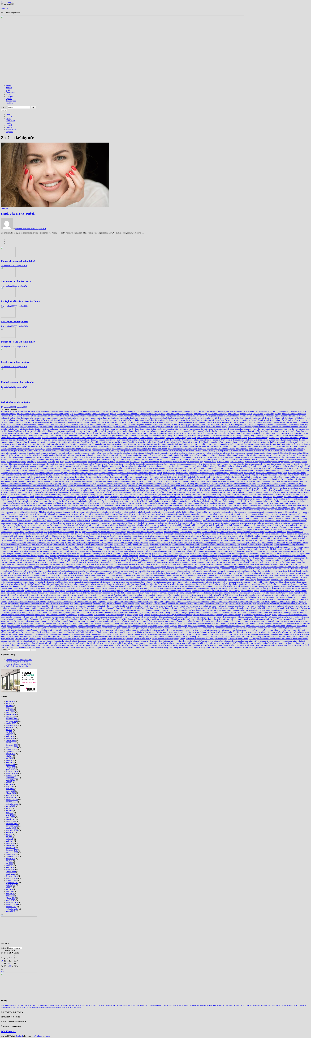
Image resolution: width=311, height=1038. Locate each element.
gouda (182, 464)
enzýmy (281, 455)
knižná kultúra (43, 484)
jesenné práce (43, 479)
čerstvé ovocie (99, 429)
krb (250, 488)
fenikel (57, 459)
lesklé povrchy (187, 497)
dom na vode (135, 444)
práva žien (250, 551)
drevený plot (12, 451)
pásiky (237, 538)
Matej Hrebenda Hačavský (72, 508)
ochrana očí (126, 527)
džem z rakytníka (47, 453)
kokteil (202, 484)
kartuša (107, 481)
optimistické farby (270, 532)
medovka (155, 508)
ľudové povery (268, 501)
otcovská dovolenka (241, 534)
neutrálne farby (139, 523)
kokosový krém (169, 484)
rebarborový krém (273, 562)
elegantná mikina (264, 453)
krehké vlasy (278, 488)
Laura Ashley (82, 497)
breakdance (78, 425)
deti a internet (47, 442)
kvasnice (38, 494)
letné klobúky (278, 497)
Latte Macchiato (70, 497)
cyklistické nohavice (86, 438)
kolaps (207, 484)
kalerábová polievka (232, 479)
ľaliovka (271, 494)
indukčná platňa (303, 470)
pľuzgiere (79, 545)
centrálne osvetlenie (15, 429)
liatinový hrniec (262, 499)
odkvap (257, 527)
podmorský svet (247, 545)
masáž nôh (253, 505)
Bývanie (9, 99)
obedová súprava (146, 525)
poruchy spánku (147, 549)
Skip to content (7, 2)
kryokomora (119, 490)
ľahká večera (197, 494)
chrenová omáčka (189, 431)
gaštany (28, 464)
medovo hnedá (174, 508)
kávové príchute (145, 481)
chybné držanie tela (266, 431)
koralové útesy (239, 486)
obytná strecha (278, 525)
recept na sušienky (128, 564)
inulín (285, 473)
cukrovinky (270, 435)
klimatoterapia (21, 484)
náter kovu (182, 518)
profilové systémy (37, 558)
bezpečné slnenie (184, 420)
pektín (49, 540)
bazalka (160, 418)
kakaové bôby (187, 479)
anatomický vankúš (50, 414)
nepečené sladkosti (244, 521)
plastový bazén (83, 543)
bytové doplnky (85, 427)
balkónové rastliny (8, 418)
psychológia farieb (124, 560)
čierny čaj (20, 433)
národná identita (67, 518)
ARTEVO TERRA (14, 416)
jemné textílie (290, 477)
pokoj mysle (54, 547)
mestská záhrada (111, 510)
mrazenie (237, 514)
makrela (273, 503)
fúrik (156, 462)
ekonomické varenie (218, 453)
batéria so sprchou (140, 418)
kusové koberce (224, 492)
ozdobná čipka (259, 536)
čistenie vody (212, 433)
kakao (179, 479)
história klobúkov (215, 466)
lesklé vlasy (198, 497)
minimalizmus (105, 512)
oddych (236, 527)
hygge (209, 470)
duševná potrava (222, 451)
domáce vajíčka (247, 446)
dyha (301, 451)
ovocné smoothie (124, 536)
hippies (192, 466)
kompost (273, 484)
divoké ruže (20, 444)
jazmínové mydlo (70, 477)
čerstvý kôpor (145, 429)
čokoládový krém (185, 435)
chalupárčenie (304, 429)
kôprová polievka (213, 486)
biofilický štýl (147, 422)
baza (155, 418)
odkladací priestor (246, 527)
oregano (40, 534)
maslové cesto (304, 505)
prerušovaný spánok (149, 553)
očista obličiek (178, 527)
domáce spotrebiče (209, 446)
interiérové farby (208, 473)
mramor (203, 514)
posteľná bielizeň (230, 549)
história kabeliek (201, 466)
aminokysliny (267, 411)
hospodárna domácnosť (187, 468)
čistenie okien (155, 433)
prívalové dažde (299, 556)
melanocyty (301, 508)
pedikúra (42, 540)
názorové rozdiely (24, 521)
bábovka (215, 416)
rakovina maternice (16, 562)
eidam (104, 453)
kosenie (26, 488)
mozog (187, 514)
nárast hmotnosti (54, 518)
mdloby (129, 508)
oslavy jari (202, 534)
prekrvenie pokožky (106, 553)
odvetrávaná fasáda (128, 529)
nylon (119, 525)
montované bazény (117, 514)
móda (228, 512)
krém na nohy (288, 488)
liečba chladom (279, 499)
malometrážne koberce (28, 505)
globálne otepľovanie (164, 464)
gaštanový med (19, 464)
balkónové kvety (299, 416)
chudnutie (243, 431)
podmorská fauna (207, 545)
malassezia (280, 503)
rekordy (55, 567)
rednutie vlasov (205, 564)
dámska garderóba (109, 438)
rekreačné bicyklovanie (67, 567)
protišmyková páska (184, 558)
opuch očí (299, 532)
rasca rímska (148, 562)
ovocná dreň (65, 536)
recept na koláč (47, 564)
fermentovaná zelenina (139, 459)
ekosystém (230, 453)
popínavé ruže (25, 549)
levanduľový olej (204, 499)
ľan (8, 497)
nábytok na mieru (123, 516)
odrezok (43, 529)
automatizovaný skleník (157, 416)
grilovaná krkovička (236, 464)
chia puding (52, 431)
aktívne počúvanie (141, 411)
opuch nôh (291, 532)
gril (211, 464)
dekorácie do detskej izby (18, 440)
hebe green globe (127, 466)
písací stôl (5, 543)
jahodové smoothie (119, 475)
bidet (25, 422)
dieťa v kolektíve (245, 442)
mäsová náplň (6, 508)
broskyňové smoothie (143, 425)
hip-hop (177, 466)
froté (57, 462)
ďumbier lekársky (208, 451)
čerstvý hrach (134, 429)
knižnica (65, 484)
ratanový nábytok (211, 562)
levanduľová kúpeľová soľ (97, 499)
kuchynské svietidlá (274, 490)
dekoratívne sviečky (145, 440)
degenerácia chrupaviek (289, 438)
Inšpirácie (9, 103)
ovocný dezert (157, 536)
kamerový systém (265, 479)
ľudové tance (294, 501)
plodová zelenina (58, 545)
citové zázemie (290, 433)
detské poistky (145, 442)
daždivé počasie (241, 438)
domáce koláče (52, 446)
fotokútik (40, 462)
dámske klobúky (146, 438)
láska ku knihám (45, 497)
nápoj (45, 518)
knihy (36, 484)
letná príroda (257, 497)
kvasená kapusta (7, 494)
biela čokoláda (33, 422)
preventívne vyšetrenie (249, 553)
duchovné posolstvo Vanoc (183, 451)
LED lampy (114, 497)
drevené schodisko (278, 449)
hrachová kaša (211, 468)
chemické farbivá (14, 431)
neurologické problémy (124, 523)
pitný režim (21, 543)
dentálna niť (12, 442)
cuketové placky (248, 435)
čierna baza (11, 433)
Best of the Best (237, 418)
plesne (195, 543)
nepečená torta (208, 521)
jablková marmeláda (30, 475)
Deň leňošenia (259, 440)
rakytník (65, 562)
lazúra (102, 497)
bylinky (35, 427)
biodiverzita (130, 422)
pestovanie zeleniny (227, 540)
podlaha (168, 545)
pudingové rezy (151, 560)
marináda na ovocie (206, 505)
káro (81, 481)
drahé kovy (202, 449)
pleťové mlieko (279, 543)
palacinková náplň (286, 536)
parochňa (223, 538)
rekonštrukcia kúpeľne (42, 567)
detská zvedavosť (122, 442)
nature (286, 518)
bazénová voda (174, 418)
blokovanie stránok (233, 422)
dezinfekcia (180, 442)
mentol (73, 510)
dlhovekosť (86, 444)
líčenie (270, 499)
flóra (299, 459)
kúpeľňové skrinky (149, 492)
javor (307, 475)
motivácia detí (161, 514)
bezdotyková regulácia (93, 420)
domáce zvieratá (260, 446)
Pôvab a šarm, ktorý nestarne (15, 362)
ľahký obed (226, 494)
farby (232, 457)
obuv (259, 525)
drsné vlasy (114, 451)
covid (205, 435)
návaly (299, 518)
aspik (39, 416)
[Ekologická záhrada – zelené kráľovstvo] (8, 297)
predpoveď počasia (35, 553)
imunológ (293, 470)
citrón (298, 433)
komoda (266, 484)
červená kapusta (207, 429)
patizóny (288, 538)
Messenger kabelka (97, 510)
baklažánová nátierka (248, 416)
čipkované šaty (79, 433)
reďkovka (195, 564)
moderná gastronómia (256, 512)
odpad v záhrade (302, 527)
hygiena (215, 470)
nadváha (203, 516)
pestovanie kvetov (182, 540)
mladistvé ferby (117, 512)
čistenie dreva (131, 433)
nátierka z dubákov (245, 518)
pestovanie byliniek (167, 540)
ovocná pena (89, 536)
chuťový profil (253, 431)
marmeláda (219, 505)
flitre (295, 459)
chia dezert (25, 431)
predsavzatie (47, 553)
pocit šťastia (137, 545)
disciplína (304, 442)
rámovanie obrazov (120, 562)
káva (125, 481)
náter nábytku (191, 518)
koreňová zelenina (278, 486)
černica (26, 429)
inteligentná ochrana (125, 473)
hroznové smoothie (302, 468)
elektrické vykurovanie (18, 455)
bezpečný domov (270, 420)
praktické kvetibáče (189, 551)
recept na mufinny (72, 564)
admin (17, 229)
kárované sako (98, 481)
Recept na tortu (170, 564)
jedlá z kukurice (200, 477)
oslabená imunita (181, 534)
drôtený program (103, 451)
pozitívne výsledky (57, 551)
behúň (222, 418)
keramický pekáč (238, 481)
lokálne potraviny (181, 501)
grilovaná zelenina (252, 464)
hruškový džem (26, 470)
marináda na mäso (192, 505)
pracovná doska (92, 551)
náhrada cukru (255, 516)
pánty (124, 538)
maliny (17, 505)
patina (282, 538)
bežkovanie (139, 420)
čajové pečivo (181, 427)
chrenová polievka (204, 431)
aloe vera (249, 411)
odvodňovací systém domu (146, 529)
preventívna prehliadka (213, 553)
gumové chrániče (37, 466)
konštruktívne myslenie (137, 486)
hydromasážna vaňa (198, 470)
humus (110, 470)
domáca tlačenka (259, 444)
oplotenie (196, 532)
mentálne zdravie (63, 510)
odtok (112, 529)
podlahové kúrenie (193, 545)
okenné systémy (206, 529)
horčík (128, 468)
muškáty (26, 516)
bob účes (252, 422)
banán (49, 418)
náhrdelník (265, 516)
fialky (189, 459)
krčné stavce (256, 488)
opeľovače (168, 532)
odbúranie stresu (227, 527)
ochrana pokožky (137, 527)
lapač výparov (28, 497)
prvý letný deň (302, 558)
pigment (270, 540)
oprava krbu (231, 532)
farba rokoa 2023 (213, 457)
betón (272, 418)
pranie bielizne (216, 551)
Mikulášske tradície (46, 512)
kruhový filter (88, 490)
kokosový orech (193, 484)
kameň (255, 479)
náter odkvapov (203, 518)
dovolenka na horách (128, 449)
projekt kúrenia (74, 558)
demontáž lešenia (246, 440)
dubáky (159, 451)
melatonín (12, 510)
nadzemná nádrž (230, 516)
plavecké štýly (142, 543)
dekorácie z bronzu (36, 440)
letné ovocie (20, 499)
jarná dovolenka (227, 475)
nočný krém (17, 525)
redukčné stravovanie (246, 564)
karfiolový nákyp (62, 481)
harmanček (60, 466)
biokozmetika (158, 422)
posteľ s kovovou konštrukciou (198, 549)
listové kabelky (142, 501)
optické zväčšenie (256, 532)
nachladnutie (160, 516)
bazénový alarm (186, 418)
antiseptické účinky (158, 414)
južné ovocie (158, 479)
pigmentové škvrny (281, 540)
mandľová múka (84, 505)
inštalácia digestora (91, 473)
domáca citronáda (161, 444)
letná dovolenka (237, 497)
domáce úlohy (235, 446)
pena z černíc (85, 540)
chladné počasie (100, 431)
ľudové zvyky (12, 503)
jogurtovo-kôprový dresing (128, 479)
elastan (242, 453)
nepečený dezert (258, 521)
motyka (170, 514)
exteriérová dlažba (60, 457)
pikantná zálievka (295, 540)
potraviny (17, 551)
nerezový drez (88, 523)
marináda (180, 505)
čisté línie (110, 433)
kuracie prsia (190, 492)
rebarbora (231, 562)
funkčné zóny (135, 462)
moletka (59, 514)
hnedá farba (38, 468)
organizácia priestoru (92, 534)
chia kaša (33, 431)
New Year (199, 523)
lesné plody (207, 497)
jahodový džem (158, 475)
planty (62, 543)
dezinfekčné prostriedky (208, 442)
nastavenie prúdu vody (110, 518)
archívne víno (258, 414)
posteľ (183, 549)
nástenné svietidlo (157, 518)
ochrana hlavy (104, 527)
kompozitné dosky (296, 484)
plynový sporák (97, 545)
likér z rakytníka (55, 501)
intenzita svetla (150, 473)
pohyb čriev (18, 547)
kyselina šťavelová (150, 494)
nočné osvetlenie (289, 523)
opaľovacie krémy (134, 532)
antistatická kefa (172, 414)
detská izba (66, 442)
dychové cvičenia (292, 451)
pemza (77, 540)
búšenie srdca (252, 425)
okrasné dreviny (276, 529)
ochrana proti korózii (153, 527)
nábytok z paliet (149, 516)
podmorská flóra (220, 545)
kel (176, 481)
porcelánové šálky (72, 549)
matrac (113, 508)
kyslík (171, 494)
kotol (42, 488)
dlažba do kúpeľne (54, 444)
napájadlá (39, 518)
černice (32, 429)
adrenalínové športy (48, 411)
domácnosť (71, 449)
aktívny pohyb (153, 411)
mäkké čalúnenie (242, 503)
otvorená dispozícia (287, 534)
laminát (302, 494)
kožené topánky (120, 488)
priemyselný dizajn (11, 556)
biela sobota (54, 422)
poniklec (4, 549)
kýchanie (83, 494)
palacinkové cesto (300, 536)
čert (152, 429)
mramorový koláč (226, 514)
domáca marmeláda (213, 444)
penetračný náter (115, 540)
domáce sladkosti (194, 446)
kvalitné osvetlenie (286, 492)
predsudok (72, 553)
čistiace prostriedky (248, 433)
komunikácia (6, 486)
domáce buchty (14, 446)
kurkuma (214, 492)
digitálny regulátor (293, 442)
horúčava (169, 468)
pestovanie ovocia (196, 540)
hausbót (94, 466)
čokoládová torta (95, 435)
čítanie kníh (270, 433)
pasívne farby (245, 538)
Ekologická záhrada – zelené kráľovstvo (21, 301)
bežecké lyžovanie (128, 420)
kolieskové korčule (226, 484)
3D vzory (13, 411)
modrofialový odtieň (47, 514)
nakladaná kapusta (277, 516)
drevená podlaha (242, 449)
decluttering (263, 438)
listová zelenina (130, 501)
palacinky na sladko (16, 538)
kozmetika (145, 488)
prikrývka (40, 556)
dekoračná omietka (65, 440)
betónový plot (304, 418)
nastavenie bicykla (94, 518)
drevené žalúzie (292, 449)
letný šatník (73, 499)
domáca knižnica (185, 444)
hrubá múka (5, 470)
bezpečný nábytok (284, 420)
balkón (290, 416)
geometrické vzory (73, 464)
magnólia (173, 503)
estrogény (4, 457)
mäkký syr (265, 503)
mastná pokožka (41, 508)
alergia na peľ (204, 411)
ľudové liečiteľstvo (242, 501)
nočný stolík (27, 525)
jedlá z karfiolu (188, 477)
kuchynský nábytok (302, 490)
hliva (297, 466)
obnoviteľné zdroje (232, 525)
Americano (257, 411)
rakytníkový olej (92, 562)
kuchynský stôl (56, 492)
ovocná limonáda (77, 536)
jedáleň (156, 477)
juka (151, 479)
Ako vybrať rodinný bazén (14, 321)
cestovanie (279, 429)
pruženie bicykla (261, 558)
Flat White (280, 459)
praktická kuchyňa (131, 551)
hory (175, 468)
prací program (80, 551)
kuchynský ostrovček (42, 492)
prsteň (240, 558)
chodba (118, 431)
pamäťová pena (71, 538)
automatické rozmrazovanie (87, 416)
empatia (211, 455)
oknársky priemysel (244, 529)
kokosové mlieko (128, 484)
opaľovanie (159, 532)
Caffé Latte (168, 427)
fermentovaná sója (123, 459)
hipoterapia (185, 466)
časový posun (253, 427)
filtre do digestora (220, 459)
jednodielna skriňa (242, 477)
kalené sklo (198, 479)
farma (10, 459)
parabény (142, 538)
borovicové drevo (51, 425)
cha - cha (294, 429)
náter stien (233, 518)
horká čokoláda (137, 468)
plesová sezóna (230, 543)
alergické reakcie (228, 411)
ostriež (215, 534)
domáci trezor (61, 449)
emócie (150, 455)
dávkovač (231, 438)
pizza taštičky (32, 543)
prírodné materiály (171, 556)
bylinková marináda (265, 425)
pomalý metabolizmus (243, 547)
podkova (146, 545)
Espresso (300, 455)
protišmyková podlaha (200, 558)
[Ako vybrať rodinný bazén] (8, 317)
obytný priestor (304, 525)
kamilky (287, 479)
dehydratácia (303, 438)
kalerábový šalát (246, 479)
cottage (200, 435)
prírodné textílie (196, 556)
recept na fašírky (34, 564)
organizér (104, 534)
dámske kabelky (134, 438)
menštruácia (36, 510)
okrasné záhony (19, 532)
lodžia (151, 501)
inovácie (80, 473)
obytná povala (266, 525)
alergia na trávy (216, 411)
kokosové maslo (115, 484)
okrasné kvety (299, 529)
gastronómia (36, 464)
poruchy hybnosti (133, 549)
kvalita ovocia (250, 492)
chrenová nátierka (152, 431)
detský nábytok (157, 442)
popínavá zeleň (14, 549)
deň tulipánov (270, 440)
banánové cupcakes (59, 418)
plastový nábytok (106, 543)
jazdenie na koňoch (19, 477)
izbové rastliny (11, 475)
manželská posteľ (133, 505)
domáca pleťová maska (244, 444)
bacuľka (222, 416)
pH (265, 540)
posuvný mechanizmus (254, 549)
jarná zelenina (248, 475)
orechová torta (25, 534)
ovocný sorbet (221, 536)
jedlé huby (220, 477)
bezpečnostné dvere (223, 420)
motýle (175, 514)
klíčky (273, 481)
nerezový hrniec (100, 523)
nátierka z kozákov (260, 518)
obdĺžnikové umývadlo (131, 525)
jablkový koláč (92, 475)
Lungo (46, 503)
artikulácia (26, 416)
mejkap (293, 508)
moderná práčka (271, 512)
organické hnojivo (76, 534)
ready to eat (222, 562)
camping (225, 427)
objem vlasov (172, 525)
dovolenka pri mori (144, 449)
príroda (64, 556)
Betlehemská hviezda (261, 418)
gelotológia (54, 464)
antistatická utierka (186, 414)
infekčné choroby (48, 473)
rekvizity (121, 567)
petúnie (258, 540)
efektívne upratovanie (75, 453)
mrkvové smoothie (289, 514)
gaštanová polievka (237, 462)
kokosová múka (103, 484)
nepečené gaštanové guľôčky (225, 521)
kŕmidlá (70, 490)
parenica (184, 538)
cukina (262, 435)
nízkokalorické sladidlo (252, 523)
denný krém (293, 440)
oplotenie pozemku (207, 532)
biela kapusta (44, 422)
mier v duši (151, 510)
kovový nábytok (57, 488)
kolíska (237, 484)
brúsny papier (186, 425)
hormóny (162, 468)
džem (29, 453)
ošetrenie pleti (169, 534)
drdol (209, 449)
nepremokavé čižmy (16, 523)
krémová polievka (21, 490)
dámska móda (122, 438)
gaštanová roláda (251, 462)
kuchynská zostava (219, 490)
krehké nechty (267, 488)
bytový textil (107, 427)
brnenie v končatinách (98, 425)
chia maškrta (42, 431)
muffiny (299, 514)
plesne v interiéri (204, 543)
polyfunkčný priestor (220, 547)
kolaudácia (215, 484)
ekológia (110, 453)
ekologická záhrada (121, 453)
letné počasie (30, 499)
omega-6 (85, 532)
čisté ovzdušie (119, 433)
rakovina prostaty (41, 562)
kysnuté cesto (179, 494)
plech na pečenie (177, 543)
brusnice (177, 425)
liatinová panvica (248, 499)
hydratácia (145, 470)
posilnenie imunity (160, 549)
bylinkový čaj (294, 425)
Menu (4, 110)
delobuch (236, 440)
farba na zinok (192, 457)
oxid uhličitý (248, 536)
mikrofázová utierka (268, 510)
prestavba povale (173, 553)
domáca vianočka (283, 444)
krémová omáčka (7, 490)
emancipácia (136, 455)
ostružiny (229, 534)
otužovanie (275, 534)
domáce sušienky (223, 446)
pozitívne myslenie (42, 551)
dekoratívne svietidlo (161, 440)
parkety (199, 538)
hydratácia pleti (156, 470)
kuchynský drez (288, 490)
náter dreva (173, 518)
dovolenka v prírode (159, 449)
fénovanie (64, 459)
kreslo (52, 490)
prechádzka (5, 553)
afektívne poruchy (82, 411)
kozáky (87, 488)
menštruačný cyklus (49, 510)
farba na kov (159, 457)
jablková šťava (44, 475)
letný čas (55, 499)
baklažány (260, 416)
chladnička (111, 431)
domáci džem (291, 446)
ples (185, 543)
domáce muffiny (105, 446)
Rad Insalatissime (207, 560)
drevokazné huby (53, 451)
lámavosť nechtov (292, 494)
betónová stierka (280, 418)
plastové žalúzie (71, 543)
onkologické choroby (118, 532)
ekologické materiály (152, 453)
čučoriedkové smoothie (217, 435)
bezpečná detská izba (153, 420)
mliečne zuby (170, 512)
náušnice (292, 518)
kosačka (19, 488)
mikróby (257, 510)
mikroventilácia (20, 512)
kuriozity (206, 492)
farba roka (202, 457)
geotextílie (84, 464)
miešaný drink (173, 510)
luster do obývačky (75, 503)
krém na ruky (299, 488)
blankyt (209, 422)
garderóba (190, 462)
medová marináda (144, 508)
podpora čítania (267, 545)
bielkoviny (81, 422)
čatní (261, 427)
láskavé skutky (57, 497)
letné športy (40, 499)
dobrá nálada (101, 444)
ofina (159, 529)
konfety (99, 486)
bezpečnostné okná (238, 420)
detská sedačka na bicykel (92, 442)
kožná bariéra (155, 488)
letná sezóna (267, 497)
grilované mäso (276, 464)
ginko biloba (130, 464)
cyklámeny (60, 438)
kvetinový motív (68, 494)
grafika (188, 464)
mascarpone (271, 505)
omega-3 (78, 532)
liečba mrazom (301, 499)
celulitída (294, 427)
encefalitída (227, 455)
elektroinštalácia (60, 455)
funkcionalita (82, 462)
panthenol (117, 538)
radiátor (217, 560)
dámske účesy (180, 438)
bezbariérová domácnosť (10, 420)
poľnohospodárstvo (150, 547)
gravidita (206, 464)
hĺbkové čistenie (250, 466)
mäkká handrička (228, 503)
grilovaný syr (26, 466)
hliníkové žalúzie (288, 466)
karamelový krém (43, 481)
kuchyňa (136, 490)
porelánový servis (101, 549)
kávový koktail (157, 481)
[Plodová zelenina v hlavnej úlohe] (8, 377)
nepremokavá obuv (288, 521)
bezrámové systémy (299, 420)
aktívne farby (128, 411)
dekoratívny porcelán (224, 440)
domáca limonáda (199, 444)
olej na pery (30, 532)
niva (241, 523)
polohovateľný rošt (183, 547)
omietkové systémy (96, 532)
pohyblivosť (27, 547)
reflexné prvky (260, 564)
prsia (228, 558)
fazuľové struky (48, 459)
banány (99, 418)
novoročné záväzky (79, 525)
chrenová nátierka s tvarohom (171, 431)
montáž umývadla (103, 514)
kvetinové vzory (55, 494)
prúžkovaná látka (274, 558)
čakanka (190, 427)
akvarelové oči (174, 411)
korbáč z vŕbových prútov (261, 486)
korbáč (247, 486)
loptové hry (192, 501)
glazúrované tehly (149, 464)
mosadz (152, 514)
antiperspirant (145, 414)
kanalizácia (294, 479)
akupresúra (164, 411)
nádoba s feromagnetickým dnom (178, 516)
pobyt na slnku (119, 545)
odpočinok (20, 529)
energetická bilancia (248, 455)
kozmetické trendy (134, 488)
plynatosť (87, 545)
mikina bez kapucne (193, 510)
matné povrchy (104, 508)
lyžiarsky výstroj (146, 503)
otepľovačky (254, 534)
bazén (165, 418)
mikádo (182, 510)
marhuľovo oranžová (155, 505)
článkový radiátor (60, 435)
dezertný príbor (169, 442)
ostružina (222, 534)
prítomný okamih (286, 556)
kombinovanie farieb (248, 484)
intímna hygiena (276, 473)
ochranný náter (167, 527)
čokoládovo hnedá (156, 435)
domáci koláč (302, 446)
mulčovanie (5, 516)
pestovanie (155, 540)
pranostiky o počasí (230, 551)
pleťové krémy (267, 543)
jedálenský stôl (165, 477)
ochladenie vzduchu (67, 527)
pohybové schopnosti (41, 547)
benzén (227, 418)
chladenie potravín (75, 431)
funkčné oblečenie (123, 462)
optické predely (243, 532)
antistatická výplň (200, 414)
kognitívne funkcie (89, 484)
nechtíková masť (83, 521)
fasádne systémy (30, 459)
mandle (75, 505)
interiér (159, 473)
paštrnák (276, 538)
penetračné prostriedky (99, 540)
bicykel (20, 422)
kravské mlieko (242, 488)
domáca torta (271, 444)
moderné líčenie (284, 512)
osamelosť (147, 534)
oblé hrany (196, 525)
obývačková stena (27, 527)
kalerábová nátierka (216, 479)
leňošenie (177, 497)
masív (279, 505)
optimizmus (281, 532)
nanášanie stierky (28, 518)
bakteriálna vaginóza (272, 416)
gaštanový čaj (288, 462)
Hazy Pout (102, 466)
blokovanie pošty (219, 422)
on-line (107, 532)
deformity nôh (274, 438)
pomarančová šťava (287, 547)
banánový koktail (89, 418)
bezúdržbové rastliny (9, 422)
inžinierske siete (294, 473)
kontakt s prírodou (153, 486)
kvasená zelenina (20, 494)
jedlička (227, 477)
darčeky (224, 438)
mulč (305, 514)
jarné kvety (258, 475)
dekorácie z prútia (50, 440)
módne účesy (34, 514)
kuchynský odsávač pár (24, 492)
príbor (292, 553)
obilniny (163, 525)
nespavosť (111, 523)
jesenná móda (301, 477)
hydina (138, 470)
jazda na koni (6, 477)
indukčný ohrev (7, 473)
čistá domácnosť (92, 433)
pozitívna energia (28, 551)
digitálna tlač (264, 442)
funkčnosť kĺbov (147, 462)
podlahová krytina (179, 545)
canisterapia (233, 427)
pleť (248, 543)
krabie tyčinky (165, 488)
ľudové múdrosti (256, 501)
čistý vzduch (261, 433)
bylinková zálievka (281, 425)
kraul (234, 488)
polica (110, 547)
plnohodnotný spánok (9, 545)
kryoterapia (128, 490)
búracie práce (230, 425)
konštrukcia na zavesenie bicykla (114, 486)
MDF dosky (121, 508)
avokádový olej (206, 416)
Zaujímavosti (11, 101)
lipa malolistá (80, 501)
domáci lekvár (6, 449)
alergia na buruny (191, 411)
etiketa (21, 457)
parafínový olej (168, 538)
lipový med (109, 501)
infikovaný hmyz (61, 473)
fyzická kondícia (164, 462)
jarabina (218, 475)
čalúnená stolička (214, 427)
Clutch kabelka (83, 435)
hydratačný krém (184, 470)
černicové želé (40, 429)
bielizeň (73, 422)
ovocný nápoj (190, 536)
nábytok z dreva (136, 516)
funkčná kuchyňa (94, 462)
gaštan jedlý (198, 462)
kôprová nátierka (186, 486)
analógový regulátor (280, 411)
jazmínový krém (95, 477)
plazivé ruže (165, 543)
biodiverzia (121, 422)
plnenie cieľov (302, 543)
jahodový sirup (183, 475)
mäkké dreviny (255, 503)
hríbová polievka (277, 468)
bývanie (115, 427)
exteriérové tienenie (102, 457)
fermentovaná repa (109, 459)
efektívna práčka (60, 453)
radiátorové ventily (227, 560)
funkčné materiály (108, 462)
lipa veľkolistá (90, 501)
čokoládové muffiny (123, 435)
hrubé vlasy (15, 470)
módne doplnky (11, 514)
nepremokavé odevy (32, 523)
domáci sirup (51, 449)
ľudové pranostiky (282, 501)
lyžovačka (157, 503)
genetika (62, 464)
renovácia (170, 567)
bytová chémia (59, 427)
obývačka (15, 527)
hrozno (291, 468)
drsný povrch (125, 451)
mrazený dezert (247, 514)
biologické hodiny (170, 422)
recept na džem (22, 564)
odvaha (117, 529)
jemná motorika (269, 477)
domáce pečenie (159, 446)
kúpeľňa (106, 492)
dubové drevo (167, 451)
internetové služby (263, 473)
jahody (192, 475)
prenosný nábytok (122, 553)
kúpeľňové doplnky (134, 492)
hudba (78, 470)
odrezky (36, 529)
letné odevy (11, 499)
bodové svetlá (275, 422)
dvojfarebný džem (265, 451)
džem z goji (35, 453)
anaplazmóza (37, 414)
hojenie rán (88, 468)
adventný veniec (68, 411)
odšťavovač (71, 529)
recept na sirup (100, 564)
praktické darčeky (174, 551)
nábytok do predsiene (107, 516)
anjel (71, 414)
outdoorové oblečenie (9, 536)
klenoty (267, 481)
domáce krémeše (64, 446)
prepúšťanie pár (135, 553)
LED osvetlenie (126, 497)
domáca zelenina (297, 444)
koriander (302, 486)
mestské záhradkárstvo (126, 510)
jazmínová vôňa (57, 477)
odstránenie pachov (84, 529)
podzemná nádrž (287, 545)
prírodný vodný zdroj (251, 556)
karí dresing (74, 481)
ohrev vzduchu (175, 529)
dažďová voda (253, 438)
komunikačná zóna (18, 486)
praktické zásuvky (204, 551)
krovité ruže (77, 490)
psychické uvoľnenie (73, 560)
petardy (238, 540)
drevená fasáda (217, 449)
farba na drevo (136, 457)
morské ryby (130, 514)
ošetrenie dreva (157, 534)
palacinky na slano (32, 538)
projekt (47, 558)
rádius (237, 560)
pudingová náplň (138, 560)
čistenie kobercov (143, 433)
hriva (286, 468)
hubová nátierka (56, 470)
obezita (156, 525)
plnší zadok (36, 545)
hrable (198, 468)
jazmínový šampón (133, 477)
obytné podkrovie (291, 525)
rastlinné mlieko (188, 562)
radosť (242, 560)
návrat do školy (11, 521)
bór (28, 425)
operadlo (175, 532)
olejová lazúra (50, 532)
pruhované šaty (249, 558)
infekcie (38, 473)
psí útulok (5, 560)
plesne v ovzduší (217, 543)
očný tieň (216, 527)
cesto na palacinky (268, 429)
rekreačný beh (112, 567)
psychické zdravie (88, 560)
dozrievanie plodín (190, 449)
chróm (220, 431)
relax (127, 567)
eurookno (36, 457)
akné (95, 411)
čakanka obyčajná (201, 427)
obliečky (212, 525)
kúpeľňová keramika (118, 492)
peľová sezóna (68, 540)
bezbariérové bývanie (45, 420)
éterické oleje (14, 457)
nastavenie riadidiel (126, 518)
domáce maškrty (92, 446)
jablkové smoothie (57, 475)
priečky (298, 553)
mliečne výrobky (158, 512)
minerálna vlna (60, 512)
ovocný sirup (211, 536)
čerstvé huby (88, 429)
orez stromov (49, 534)
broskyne (131, 425)
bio (103, 422)
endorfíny (236, 455)
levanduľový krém (176, 499)
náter (166, 518)
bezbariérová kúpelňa (28, 420)
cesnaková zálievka (252, 429)
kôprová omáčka (199, 486)
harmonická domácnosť (82, 466)
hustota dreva (118, 470)
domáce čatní (25, 446)
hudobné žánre (87, 470)
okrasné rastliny (7, 532)
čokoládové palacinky (139, 435)
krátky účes (227, 488)
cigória (26, 433)
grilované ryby (6, 466)
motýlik (182, 514)
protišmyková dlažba (168, 558)
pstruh (29, 560)
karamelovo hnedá (29, 481)
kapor (301, 479)
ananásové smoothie (8, 414)
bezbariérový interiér (76, 420)
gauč (43, 464)
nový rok (90, 525)
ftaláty (62, 462)
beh (206, 418)
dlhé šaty (65, 444)
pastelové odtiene (265, 538)
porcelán (61, 549)
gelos (47, 464)
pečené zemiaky (19, 540)
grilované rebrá (302, 464)
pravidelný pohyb (261, 551)
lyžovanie (165, 503)
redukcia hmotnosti (218, 564)
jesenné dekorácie (30, 479)
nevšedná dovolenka (187, 523)
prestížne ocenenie (197, 553)
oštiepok (209, 534)
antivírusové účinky (215, 414)
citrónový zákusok (20, 435)
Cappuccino (243, 427)
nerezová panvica (75, 523)
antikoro (113, 414)
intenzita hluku (139, 473)
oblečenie (204, 525)
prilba (47, 556)
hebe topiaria (152, 466)
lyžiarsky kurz (121, 503)
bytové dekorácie (71, 427)
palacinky (4, 538)
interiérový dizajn (236, 473)
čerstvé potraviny (111, 429)
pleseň (189, 543)
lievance (45, 501)
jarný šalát (291, 475)
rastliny (197, 562)
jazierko (30, 477)
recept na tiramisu (157, 564)
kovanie (47, 488)
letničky (48, 499)
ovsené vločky (237, 536)
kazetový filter (169, 481)
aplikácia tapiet (233, 414)
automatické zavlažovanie (108, 416)
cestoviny (287, 429)
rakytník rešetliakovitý (77, 562)
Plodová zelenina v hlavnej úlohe (17, 382)
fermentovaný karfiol (175, 459)
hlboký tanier (262, 466)
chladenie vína (88, 431)
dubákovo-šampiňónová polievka (143, 451)
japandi (198, 475)
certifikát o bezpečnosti (163, 429)
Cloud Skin (72, 435)
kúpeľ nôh (99, 492)
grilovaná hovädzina (220, 464)
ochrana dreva (93, 527)
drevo (31, 451)
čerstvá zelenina (65, 429)
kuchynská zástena (205, 490)
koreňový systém (292, 486)
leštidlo (228, 497)
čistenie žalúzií (223, 433)
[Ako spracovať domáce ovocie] (8, 276)
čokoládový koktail (170, 435)
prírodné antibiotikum (130, 556)
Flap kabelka (271, 459)
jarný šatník (299, 475)
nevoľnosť (175, 523)
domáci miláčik (18, 449)
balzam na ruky (27, 418)
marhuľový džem (170, 505)
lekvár (171, 497)
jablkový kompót (105, 475)
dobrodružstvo (112, 444)
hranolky (243, 468)
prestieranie (184, 553)
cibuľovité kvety (280, 431)
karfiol (53, 481)
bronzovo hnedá (121, 425)
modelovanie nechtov (239, 512)
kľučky (30, 484)
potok (11, 551)
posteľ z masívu (217, 549)
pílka (304, 540)
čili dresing (34, 433)
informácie (73, 473)
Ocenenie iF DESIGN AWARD (46, 527)
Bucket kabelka (204, 425)
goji (174, 464)
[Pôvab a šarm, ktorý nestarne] (8, 357)
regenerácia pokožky (288, 564)
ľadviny (188, 494)
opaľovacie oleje (147, 532)
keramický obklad (225, 481)
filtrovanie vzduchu (234, 459)
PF (262, 540)
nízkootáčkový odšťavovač (272, 523)
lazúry (107, 497)
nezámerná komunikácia (213, 523)
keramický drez (212, 481)
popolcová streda (37, 549)
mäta (60, 508)
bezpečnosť (195, 420)
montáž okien (91, 514)
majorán (211, 503)
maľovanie (42, 505)
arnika (284, 414)
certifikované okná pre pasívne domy (186, 429)
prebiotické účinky (298, 551)
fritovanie (51, 462)
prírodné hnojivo (145, 556)
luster (66, 503)
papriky (135, 538)
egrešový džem (95, 453)
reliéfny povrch (160, 567)
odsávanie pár (61, 529)
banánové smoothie (74, 418)
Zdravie (9, 88)
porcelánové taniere (87, 549)
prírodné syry (184, 556)
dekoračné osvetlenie (81, 440)
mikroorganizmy (7, 512)
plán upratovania (43, 543)
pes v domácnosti (144, 540)
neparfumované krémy (175, 521)
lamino (3, 497)
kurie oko (199, 492)
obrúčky (253, 525)
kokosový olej (180, 484)
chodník (125, 431)
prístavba (275, 556)
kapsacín (4, 481)
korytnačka (11, 488)
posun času (241, 549)
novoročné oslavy (51, 525)
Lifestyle (9, 96)
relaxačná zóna (148, 567)
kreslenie (46, 490)
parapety (177, 538)
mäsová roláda (17, 508)
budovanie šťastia (217, 425)
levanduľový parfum (219, 499)
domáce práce (170, 446)
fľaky (258, 459)
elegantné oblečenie (279, 453)
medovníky (163, 508)
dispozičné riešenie (8, 444)
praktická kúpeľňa (145, 551)
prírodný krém (237, 556)
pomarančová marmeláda (270, 547)
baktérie (284, 416)
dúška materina (247, 451)
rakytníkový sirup (106, 562)
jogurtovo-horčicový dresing (107, 479)
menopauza (27, 510)
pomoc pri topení (302, 547)
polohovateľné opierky (167, 547)
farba (129, 457)
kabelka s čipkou (170, 479)
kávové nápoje (132, 481)
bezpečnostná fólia (208, 420)
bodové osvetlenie (263, 422)
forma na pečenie (19, 462)
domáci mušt (29, 449)
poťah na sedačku (284, 549)
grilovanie (16, 466)
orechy (34, 534)
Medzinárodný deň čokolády (207, 508)
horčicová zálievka (118, 468)
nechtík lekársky (70, 521)
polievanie (117, 547)
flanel (263, 459)
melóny (19, 510)
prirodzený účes (266, 556)
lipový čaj (100, 501)
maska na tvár (287, 505)
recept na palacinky (86, 564)
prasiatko (241, 551)
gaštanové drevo (264, 462)
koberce (72, 484)
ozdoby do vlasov (272, 536)
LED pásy (136, 497)
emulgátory (218, 455)
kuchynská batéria (147, 490)
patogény (295, 538)
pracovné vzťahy (104, 551)
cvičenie (278, 435)
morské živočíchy (142, 514)
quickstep (178, 560)
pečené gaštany (7, 540)
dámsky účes (191, 438)
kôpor (177, 486)
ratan (202, 562)
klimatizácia (11, 484)
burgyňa (238, 425)
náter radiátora (223, 518)
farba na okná (169, 457)
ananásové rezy (300, 411)
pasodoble (255, 538)
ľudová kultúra (228, 501)
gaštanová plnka (223, 462)
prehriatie (80, 553)
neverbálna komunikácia (155, 523)
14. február (5, 411)
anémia (61, 414)
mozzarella (195, 514)
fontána (10, 462)
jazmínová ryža (45, 477)
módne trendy (23, 514)
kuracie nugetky (179, 492)
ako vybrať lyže (103, 411)
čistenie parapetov (168, 433)
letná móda (248, 497)
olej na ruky (40, 532)
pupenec (161, 560)
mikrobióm (249, 510)
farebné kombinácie (255, 457)
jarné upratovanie (280, 475)
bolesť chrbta (298, 422)
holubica (96, 468)
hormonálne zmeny (150, 468)
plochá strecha (46, 545)
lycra (85, 503)
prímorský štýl (55, 556)
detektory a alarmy (35, 442)
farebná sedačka (241, 457)
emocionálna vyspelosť (198, 455)
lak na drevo (236, 494)
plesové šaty (241, 543)
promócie (95, 558)
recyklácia (187, 564)
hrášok (249, 468)
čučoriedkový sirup (233, 435)
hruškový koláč (38, 470)
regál (268, 564)
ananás (291, 411)
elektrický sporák (47, 455)
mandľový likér (97, 505)
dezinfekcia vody (191, 442)
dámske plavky (159, 438)
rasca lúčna (139, 562)
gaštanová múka (210, 462)
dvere (255, 451)
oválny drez (36, 536)
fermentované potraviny (158, 459)
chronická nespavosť (231, 431)
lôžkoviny (218, 501)
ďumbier (197, 451)
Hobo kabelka (62, 468)
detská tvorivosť (108, 442)
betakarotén (248, 418)
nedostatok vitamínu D (125, 521)
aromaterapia (292, 414)
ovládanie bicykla (48, 536)
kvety (77, 494)
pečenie (29, 540)
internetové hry (249, 473)
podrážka (277, 545)
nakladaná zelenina (292, 516)
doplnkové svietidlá (83, 449)
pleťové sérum (291, 543)
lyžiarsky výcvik (133, 503)
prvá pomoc (292, 558)
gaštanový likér (7, 464)
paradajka (150, 538)
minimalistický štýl (93, 512)
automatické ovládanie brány (66, 416)
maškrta (296, 505)
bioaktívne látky (111, 422)
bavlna (150, 418)
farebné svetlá (294, 457)
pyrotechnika (169, 560)
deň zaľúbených (282, 440)
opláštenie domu (186, 532)
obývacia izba (6, 527)
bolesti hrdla (11, 425)
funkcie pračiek (71, 462)
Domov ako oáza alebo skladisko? (18, 261)
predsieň (56, 553)
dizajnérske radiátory (38, 444)
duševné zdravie (235, 451)
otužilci (267, 534)
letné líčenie (298, 497)
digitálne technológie (278, 442)
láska (37, 497)
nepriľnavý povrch (61, 523)
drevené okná (265, 449)
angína (66, 414)
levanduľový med (190, 499)
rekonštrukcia (28, 567)
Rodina (8, 94)
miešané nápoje (162, 510)
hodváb (80, 468)
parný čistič (214, 538)
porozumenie (121, 549)
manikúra (107, 505)
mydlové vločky (47, 516)
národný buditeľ (80, 518)
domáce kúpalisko (78, 446)
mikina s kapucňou (208, 510)
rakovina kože (285, 560)
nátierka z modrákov (276, 518)
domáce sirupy (182, 446)
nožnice (97, 525)
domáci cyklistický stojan (276, 446)
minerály (81, 512)
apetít (225, 414)
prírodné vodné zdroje (210, 556)
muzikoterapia (35, 516)
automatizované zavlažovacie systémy (133, 416)
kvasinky (30, 494)
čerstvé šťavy (124, 429)
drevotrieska (80, 451)
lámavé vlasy (280, 494)
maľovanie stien (65, 505)
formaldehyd (31, 462)
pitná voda (13, 543)
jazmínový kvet (107, 477)
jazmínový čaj (83, 477)
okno (255, 529)
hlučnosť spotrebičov (16, 468)
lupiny (60, 503)
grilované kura (264, 464)
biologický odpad (199, 422)
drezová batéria (91, 451)
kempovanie (187, 481)
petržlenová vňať (248, 540)
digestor (256, 442)
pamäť (62, 538)
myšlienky (58, 516)
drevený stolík (23, 451)
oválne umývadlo (24, 536)
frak (45, 462)
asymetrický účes (47, 416)
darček (217, 438)
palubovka (55, 538)
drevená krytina (229, 449)
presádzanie (162, 553)
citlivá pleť (280, 433)
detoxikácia (57, 442)
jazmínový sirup (147, 477)
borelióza (33, 425)
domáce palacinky (131, 446)
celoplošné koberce (270, 427)
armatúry (278, 414)
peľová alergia (57, 540)
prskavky (234, 558)
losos (199, 501)
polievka (125, 547)
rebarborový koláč (243, 562)
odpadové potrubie (8, 529)
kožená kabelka (96, 488)
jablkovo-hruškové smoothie (75, 475)
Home (8, 86)
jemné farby (279, 477)
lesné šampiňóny (218, 497)
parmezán (206, 538)
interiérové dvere (195, 473)
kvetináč (45, 494)
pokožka (74, 547)
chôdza (131, 431)
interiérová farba (169, 473)
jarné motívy (268, 475)
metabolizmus (141, 510)
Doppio (95, 449)
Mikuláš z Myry (32, 512)
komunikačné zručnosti (50, 486)
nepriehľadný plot (47, 523)
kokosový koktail (156, 484)
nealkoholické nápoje (40, 521)
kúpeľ (91, 492)
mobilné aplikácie (194, 512)
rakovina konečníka (272, 560)
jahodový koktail (170, 475)
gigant (115, 464)
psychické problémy (56, 560)
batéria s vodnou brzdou (123, 418)
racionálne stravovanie (191, 560)
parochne (230, 538)
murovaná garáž (16, 516)
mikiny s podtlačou (237, 510)
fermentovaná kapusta (93, 459)
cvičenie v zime (16, 438)
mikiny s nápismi (222, 510)
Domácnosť (10, 92)
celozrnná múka (284, 427)
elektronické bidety (93, 455)
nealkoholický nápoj (56, 521)
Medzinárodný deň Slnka (249, 508)
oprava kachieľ (221, 532)
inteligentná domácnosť (108, 473)
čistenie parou (181, 433)
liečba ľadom (291, 499)
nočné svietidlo (7, 525)
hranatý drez (234, 468)
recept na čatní (299, 562)
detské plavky (134, 442)
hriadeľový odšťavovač (262, 468)
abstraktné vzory (33, 411)
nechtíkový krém (97, 521)
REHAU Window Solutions (12, 567)
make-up (218, 503)
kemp (180, 481)
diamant (236, 442)
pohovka (4, 547)
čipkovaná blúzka (66, 433)
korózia (4, 488)
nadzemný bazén (243, 516)
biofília (138, 422)
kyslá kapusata (163, 494)
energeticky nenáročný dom (266, 455)
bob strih (244, 422)
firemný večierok (249, 459)
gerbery (92, 464)
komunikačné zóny (33, 486)
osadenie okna (137, 534)
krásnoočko (192, 488)
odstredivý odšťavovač (100, 529)
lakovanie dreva (247, 494)
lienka (26, 501)
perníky (131, 540)
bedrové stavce (198, 418)
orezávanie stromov (61, 534)
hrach (203, 468)
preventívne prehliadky (231, 553)
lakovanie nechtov (261, 494)
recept (291, 562)
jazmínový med (120, 477)
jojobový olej (144, 479)
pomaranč (256, 547)
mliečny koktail (181, 512)
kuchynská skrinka (175, 490)
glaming (139, 464)
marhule (143, 505)
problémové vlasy (23, 558)
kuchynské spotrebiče (258, 490)
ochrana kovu (116, 527)
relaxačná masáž (136, 567)
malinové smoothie (297, 503)
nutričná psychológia (109, 525)
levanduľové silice (115, 499)
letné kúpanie (289, 497)
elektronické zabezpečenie (111, 455)
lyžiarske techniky (108, 503)
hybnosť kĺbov (129, 470)
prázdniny (286, 551)
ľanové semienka (16, 497)
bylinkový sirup (26, 427)
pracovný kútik (117, 551)
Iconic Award (238, 470)
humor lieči (103, 470)
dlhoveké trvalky (75, 444)
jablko (19, 475)
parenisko (192, 538)
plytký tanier (108, 545)
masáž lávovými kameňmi (239, 505)
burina (244, 425)
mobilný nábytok (208, 512)
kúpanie (86, 492)
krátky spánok (217, 488)
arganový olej (269, 414)
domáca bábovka (147, 444)
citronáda (304, 433)
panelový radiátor (84, 538)
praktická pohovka (160, 551)
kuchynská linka (161, 490)
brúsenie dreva (157, 425)
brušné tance (168, 425)
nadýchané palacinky (215, 516)
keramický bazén (198, 481)
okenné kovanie (193, 529)
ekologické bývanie (136, 453)
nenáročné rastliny (159, 521)
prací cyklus (69, 551)
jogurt (56, 479)
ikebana (252, 470)
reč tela (286, 562)
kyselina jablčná (136, 494)
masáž (225, 505)
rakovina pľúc (29, 562)
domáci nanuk (40, 449)
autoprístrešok (172, 416)
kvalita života (274, 492)
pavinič (302, 538)
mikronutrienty (299, 510)
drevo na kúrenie (40, 451)
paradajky (158, 538)
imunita (273, 470)
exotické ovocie (46, 457)
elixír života (126, 455)
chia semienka (62, 431)
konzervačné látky (168, 486)
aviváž (180, 416)
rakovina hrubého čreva (255, 560)
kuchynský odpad (8, 492)
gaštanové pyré (277, 462)
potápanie (4, 551)
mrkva (278, 514)
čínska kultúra (54, 433)
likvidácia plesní (68, 501)
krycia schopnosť (100, 490)
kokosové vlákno (142, 484)
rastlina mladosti (175, 562)
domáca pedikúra (227, 444)
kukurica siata (67, 492)
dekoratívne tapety (177, 440)
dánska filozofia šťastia (206, 438)
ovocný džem (168, 536)
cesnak (226, 429)
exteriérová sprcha (74, 457)
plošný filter (70, 545)
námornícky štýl (15, 518)
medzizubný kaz (284, 508)
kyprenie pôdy (92, 494)
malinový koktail (7, 505)
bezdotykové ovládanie (111, 420)
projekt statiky (86, 558)
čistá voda (102, 433)
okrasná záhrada (263, 529)
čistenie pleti (191, 433)
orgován (111, 534)
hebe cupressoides (113, 466)
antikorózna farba (123, 414)
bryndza (195, 425)
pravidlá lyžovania (275, 551)
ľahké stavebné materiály (211, 494)
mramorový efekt (212, 514)
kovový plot (68, 488)
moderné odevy (296, 512)
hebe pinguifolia (140, 466)
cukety (257, 435)
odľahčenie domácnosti (287, 527)
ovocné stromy (137, 536)
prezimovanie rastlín (281, 553)
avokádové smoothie (191, 416)
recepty (179, 564)
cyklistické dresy (71, 438)
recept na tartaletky (143, 564)
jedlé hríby (211, 477)
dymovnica (5, 453)
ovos (229, 536)
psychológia (112, 560)
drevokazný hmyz (68, 451)
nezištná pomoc (229, 523)
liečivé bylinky (18, 501)
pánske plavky (96, 538)
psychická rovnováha (40, 560)
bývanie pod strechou (140, 427)
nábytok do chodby (91, 516)
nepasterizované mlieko (193, 521)
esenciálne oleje (290, 455)
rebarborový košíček (258, 562)
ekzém (237, 453)
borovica (41, 425)
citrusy (30, 435)
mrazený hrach (258, 514)
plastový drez (94, 543)
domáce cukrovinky (38, 446)
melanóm (4, 510)
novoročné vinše (65, 525)
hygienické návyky (225, 470)
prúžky (284, 558)
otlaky (261, 534)
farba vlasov (225, 457)
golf (178, 464)
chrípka (214, 431)
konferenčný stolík (88, 486)
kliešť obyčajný (282, 481)
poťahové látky (297, 549)
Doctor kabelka (124, 444)
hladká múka (227, 466)
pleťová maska (255, 543)
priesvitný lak (31, 556)
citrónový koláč (7, 435)
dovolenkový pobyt (175, 449)
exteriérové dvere (88, 457)
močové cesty (220, 512)
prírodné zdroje (225, 556)
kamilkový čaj (277, 479)
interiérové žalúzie (222, 473)
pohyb (10, 547)
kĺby (262, 481)
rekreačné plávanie (99, 567)
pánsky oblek (108, 538)
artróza (33, 416)
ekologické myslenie (169, 453)
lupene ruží (53, 503)
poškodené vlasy (174, 549)
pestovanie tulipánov (212, 540)
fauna (39, 459)
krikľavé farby (60, 490)
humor (95, 470)
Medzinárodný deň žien (268, 508)
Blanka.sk (5, 8)
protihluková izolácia (152, 558)
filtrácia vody (208, 459)
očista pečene (189, 527)
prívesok (4, 558)
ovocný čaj (147, 536)
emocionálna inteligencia (163, 455)
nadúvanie (195, 516)
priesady (22, 556)
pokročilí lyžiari (84, 547)
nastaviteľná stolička (142, 518)
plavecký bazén (154, 543)
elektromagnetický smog (76, 455)
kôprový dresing (226, 486)
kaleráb (205, 479)
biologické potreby (185, 422)
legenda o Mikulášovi (160, 497)
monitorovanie (67, 514)
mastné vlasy (53, 508)
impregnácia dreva (263, 470)
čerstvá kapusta (52, 429)
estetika (307, 455)
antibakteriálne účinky (100, 414)
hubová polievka (69, 470)
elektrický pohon (33, 455)
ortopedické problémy (123, 534)
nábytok (80, 516)
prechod (24, 553)
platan (127, 543)
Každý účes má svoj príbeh (18, 213)
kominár (260, 484)
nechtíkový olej (110, 521)
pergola (125, 540)
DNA (94, 444)
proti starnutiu (129, 558)
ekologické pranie (184, 453)
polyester (207, 547)
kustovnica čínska (237, 492)
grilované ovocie (289, 464)
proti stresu (139, 558)
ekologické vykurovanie (200, 453)
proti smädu (118, 558)
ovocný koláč (179, 536)
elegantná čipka (252, 453)
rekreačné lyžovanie (84, 567)
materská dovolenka (91, 508)
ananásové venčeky (24, 414)
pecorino (35, 540)
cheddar (4, 431)
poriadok (112, 549)
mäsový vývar (29, 508)
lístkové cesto (119, 501)
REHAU (299, 564)
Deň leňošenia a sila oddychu (15, 402)
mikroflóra (280, 510)
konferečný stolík (74, 486)
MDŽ (135, 508)
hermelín (170, 466)
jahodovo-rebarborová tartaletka (139, 475)
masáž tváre (262, 505)
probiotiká (12, 558)
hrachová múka (223, 468)
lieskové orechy (36, 501)
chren (143, 431)
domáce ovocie (117, 446)
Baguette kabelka (232, 416)
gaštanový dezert (300, 462)
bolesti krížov (21, 425)
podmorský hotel (233, 545)
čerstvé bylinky (77, 429)
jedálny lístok (177, 477)
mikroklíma (289, 510)
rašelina (157, 562)
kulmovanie (77, 492)
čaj (175, 427)
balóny (18, 418)
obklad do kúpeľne (184, 525)
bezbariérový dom (61, 420)
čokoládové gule (108, 435)
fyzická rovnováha (178, 462)
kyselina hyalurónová (121, 494)
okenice (184, 529)
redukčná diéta (231, 564)
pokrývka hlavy (96, 547)
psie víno (22, 560)
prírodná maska (101, 556)
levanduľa (82, 499)
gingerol (122, 464)
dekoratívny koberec (208, 440)
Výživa (8, 90)
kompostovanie (283, 484)
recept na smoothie (113, 564)
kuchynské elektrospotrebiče (238, 490)
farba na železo (181, 457)
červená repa (219, 429)
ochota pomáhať (81, 527)
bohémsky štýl (286, 422)
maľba (287, 503)
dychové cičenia (278, 451)
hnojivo (53, 468)
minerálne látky (72, 512)
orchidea (16, 534)
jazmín (36, 477)
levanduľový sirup (235, 499)
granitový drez (196, 464)
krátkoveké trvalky (204, 488)
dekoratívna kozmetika (98, 440)
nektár (136, 521)
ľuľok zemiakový (32, 503)
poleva (105, 547)
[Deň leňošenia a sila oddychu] (8, 398)
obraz (242, 525)
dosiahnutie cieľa (104, 449)
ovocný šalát (201, 536)
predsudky (64, 553)
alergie (238, 411)
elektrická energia (294, 453)
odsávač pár (51, 529)
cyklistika (98, 438)
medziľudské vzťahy (188, 508)
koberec (78, 484)
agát (91, 411)
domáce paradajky (145, 446)
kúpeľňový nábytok (164, 492)
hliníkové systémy (274, 466)
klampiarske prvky (253, 481)
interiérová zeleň (182, 473)
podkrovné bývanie (157, 545)
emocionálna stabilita (181, 455)
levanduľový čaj (147, 499)
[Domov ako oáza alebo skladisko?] (8, 256)
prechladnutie (15, 553)
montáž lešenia (79, 514)
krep (30, 490)
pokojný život (65, 547)
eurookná (28, 457)
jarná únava (238, 475)
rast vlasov (164, 562)
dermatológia (22, 442)
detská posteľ (76, 442)
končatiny (63, 486)
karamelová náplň (15, 481)
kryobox (110, 490)
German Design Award (104, 464)
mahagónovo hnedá (184, 503)
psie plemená (14, 560)
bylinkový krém (13, 427)
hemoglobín (161, 466)
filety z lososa (197, 459)
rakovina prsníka (55, 562)
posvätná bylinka (270, 549)
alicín (243, 411)
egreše (86, 453)
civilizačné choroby (41, 435)
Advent (59, 411)
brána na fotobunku (66, 425)
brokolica (110, 425)
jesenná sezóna (17, 479)
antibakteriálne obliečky (83, 414)
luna (41, 503)
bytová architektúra (46, 427)
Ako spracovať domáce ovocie (16, 281)
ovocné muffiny (111, 536)
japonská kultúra (207, 475)
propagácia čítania (107, 558)
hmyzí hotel (28, 468)
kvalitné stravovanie (301, 492)
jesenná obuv (6, 479)
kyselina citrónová (105, 494)
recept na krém (59, 564)
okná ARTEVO (231, 529)
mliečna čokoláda (130, 512)
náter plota (214, 518)
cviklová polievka (34, 438)
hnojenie (46, 468)
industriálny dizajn (20, 473)
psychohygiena (101, 560)
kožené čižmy (108, 488)
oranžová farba (6, 534)
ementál (144, 455)
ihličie (246, 470)
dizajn (27, 444)
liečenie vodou (6, 501)
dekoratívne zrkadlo (191, 440)
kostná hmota (34, 488)
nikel (237, 523)
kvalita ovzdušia (262, 492)
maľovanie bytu (53, 505)
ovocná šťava (100, 536)
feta (185, 459)
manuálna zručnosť (118, 505)
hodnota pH (72, 468)
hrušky (47, 470)
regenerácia (275, 564)
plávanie (133, 543)
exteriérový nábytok (118, 457)
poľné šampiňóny (135, 547)
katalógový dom (116, 481)
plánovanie (55, 543)
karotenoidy (87, 481)
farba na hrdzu (148, 457)
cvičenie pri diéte (288, 435)
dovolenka (116, 449)
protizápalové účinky (218, 558)
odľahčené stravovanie (268, 527)
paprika (129, 538)
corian (194, 435)
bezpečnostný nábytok (254, 420)
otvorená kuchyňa (302, 534)
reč (281, 562)
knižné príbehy (55, 484)
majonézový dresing (200, 503)
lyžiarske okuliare (94, 503)
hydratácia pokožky (169, 470)
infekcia (31, 473)
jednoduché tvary (255, 477)
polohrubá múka (197, 547)
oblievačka (220, 525)
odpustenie (28, 529)
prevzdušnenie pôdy (265, 553)
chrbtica (137, 431)
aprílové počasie (246, 414)
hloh (301, 466)
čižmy (51, 435)
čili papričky (43, 433)
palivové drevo (45, 538)
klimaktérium (293, 481)
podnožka (257, 545)
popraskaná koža (51, 549)
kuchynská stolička (189, 490)
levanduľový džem (161, 499)
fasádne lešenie (18, 459)
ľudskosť (21, 503)
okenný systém (218, 529)
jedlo (232, 477)
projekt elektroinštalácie (59, 558)
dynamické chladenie (18, 453)
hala (46, 466)
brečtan (86, 425)
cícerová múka (293, 431)
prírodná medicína (114, 556)
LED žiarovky (145, 497)
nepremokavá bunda (273, 521)
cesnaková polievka (237, 429)
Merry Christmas (82, 510)
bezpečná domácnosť (169, 420)
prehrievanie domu (91, 553)
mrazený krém (270, 514)
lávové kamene (93, 497)
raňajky (131, 562)
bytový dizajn (96, 427)
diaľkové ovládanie (225, 442)
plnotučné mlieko (24, 545)
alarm (182, 411)
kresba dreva (37, 490)
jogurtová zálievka (66, 479)
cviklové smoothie (49, 438)
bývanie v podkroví (156, 427)
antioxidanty (135, 414)
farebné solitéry (283, 457)
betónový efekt (293, 418)
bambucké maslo (40, 418)
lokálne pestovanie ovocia (164, 501)
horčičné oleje (105, 468)
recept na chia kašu (8, 564)
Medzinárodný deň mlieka (229, 508)
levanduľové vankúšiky (132, 499)
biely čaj (88, 422)
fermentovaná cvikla (76, 459)
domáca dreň (173, 444)
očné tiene (209, 527)
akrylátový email (116, 411)
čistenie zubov (235, 433)
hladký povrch (238, 466)
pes (135, 540)
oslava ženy (192, 534)
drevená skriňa (254, 449)
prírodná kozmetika (87, 556)
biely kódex (96, 422)
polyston (231, 547)
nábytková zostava (70, 516)
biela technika (64, 422)
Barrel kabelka (108, 418)
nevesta (168, 523)
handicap (52, 466)
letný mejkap (64, 499)
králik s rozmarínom (179, 488)
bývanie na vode (125, 427)
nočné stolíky (301, 523)
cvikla (24, 438)
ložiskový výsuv (208, 501)
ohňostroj (165, 529)
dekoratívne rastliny (129, 440)
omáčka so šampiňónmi (65, 532)
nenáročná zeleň (145, 521)
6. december (22, 411)
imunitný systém (283, 470)
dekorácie (4, 440)
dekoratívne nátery (114, 440)
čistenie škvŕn (202, 433)
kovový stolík (78, 488)
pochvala (128, 545)
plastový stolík (119, 543)
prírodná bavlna (73, 556)
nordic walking (38, 525)
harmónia (68, 466)
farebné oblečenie (270, 457)
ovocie (57, 536)
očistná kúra (199, 527)
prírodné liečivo (158, 556)
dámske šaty (170, 438)
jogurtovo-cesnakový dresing (84, 479)
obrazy (247, 525)
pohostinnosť (299, 545)
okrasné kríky (288, 529)
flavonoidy (289, 459)
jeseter (50, 479)
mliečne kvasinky (144, 512)
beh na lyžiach (213, 418)
